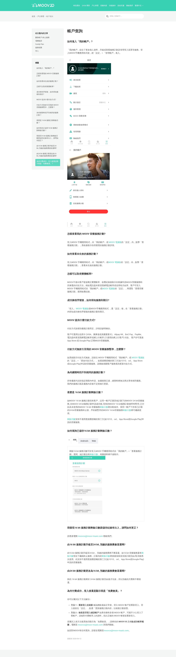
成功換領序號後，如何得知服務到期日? (47, 93)
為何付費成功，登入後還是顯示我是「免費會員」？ (47, 162)
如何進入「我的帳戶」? (45, 68)
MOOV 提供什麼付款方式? (46, 99)
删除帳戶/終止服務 (42, 37)
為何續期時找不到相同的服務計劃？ (47, 114)
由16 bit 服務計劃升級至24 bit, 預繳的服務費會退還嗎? (47, 147)
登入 (37, 51)
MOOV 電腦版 (115, 242)
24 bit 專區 (86, 5)
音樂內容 (103, 5)
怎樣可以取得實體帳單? (45, 86)
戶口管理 (95, 5)
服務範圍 (38, 48)
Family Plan (39, 44)
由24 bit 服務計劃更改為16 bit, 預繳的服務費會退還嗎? (47, 155)
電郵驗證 (38, 41)
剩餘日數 (104, 407)
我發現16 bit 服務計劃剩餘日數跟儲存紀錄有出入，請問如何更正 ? (47, 138)
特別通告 (76, 5)
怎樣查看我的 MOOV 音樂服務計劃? (48, 75)
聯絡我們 (129, 5)
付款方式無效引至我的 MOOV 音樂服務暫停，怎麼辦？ (48, 106)
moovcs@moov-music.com (90, 536)
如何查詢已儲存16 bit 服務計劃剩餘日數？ (47, 129)
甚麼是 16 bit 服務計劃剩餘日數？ (47, 121)
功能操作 (112, 5)
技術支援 (121, 5)
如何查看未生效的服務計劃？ (47, 81)
